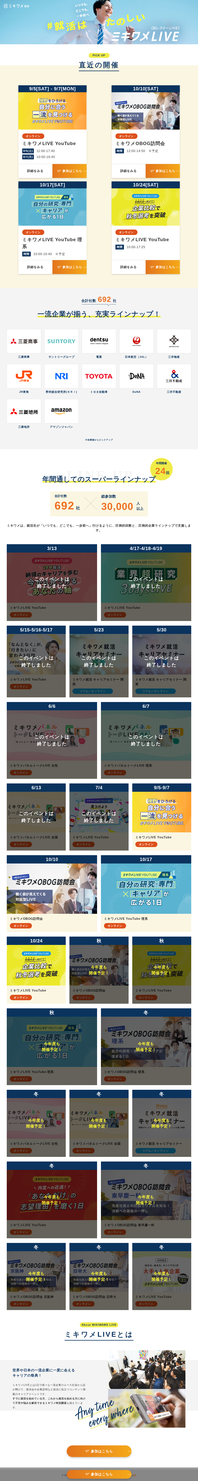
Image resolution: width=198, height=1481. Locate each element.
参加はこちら (72, 171)
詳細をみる (35, 171)
